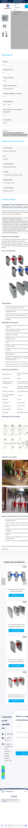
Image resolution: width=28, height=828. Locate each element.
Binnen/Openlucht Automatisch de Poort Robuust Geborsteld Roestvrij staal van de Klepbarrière (16, 591)
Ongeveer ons (16, 4)
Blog (15, 14)
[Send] (26, 825)
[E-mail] (5, 778)
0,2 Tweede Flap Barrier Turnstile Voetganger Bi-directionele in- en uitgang (16, 626)
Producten (17, 1)
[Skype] (5, 771)
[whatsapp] (5, 768)
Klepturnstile (5, 549)
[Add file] (2, 825)
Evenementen (18, 11)
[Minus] (26, 791)
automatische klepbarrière (12, 546)
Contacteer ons (17, 8)
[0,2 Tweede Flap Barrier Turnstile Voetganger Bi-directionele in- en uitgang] (16, 611)
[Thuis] (8, 6)
